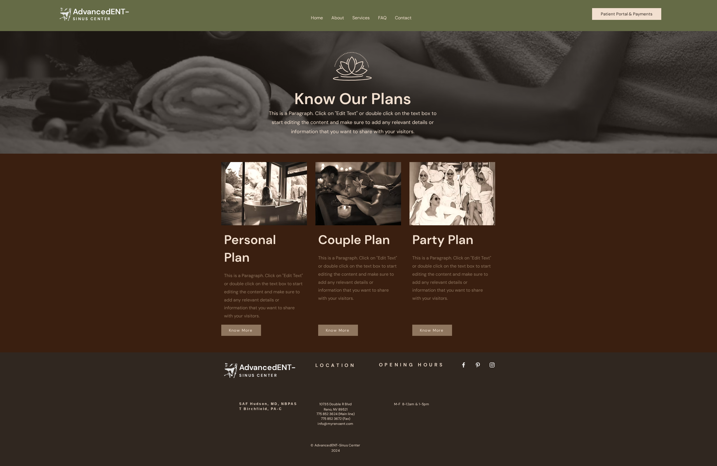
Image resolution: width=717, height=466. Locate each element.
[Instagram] (492, 365)
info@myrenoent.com (335, 423)
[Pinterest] (477, 365)
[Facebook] (463, 365)
